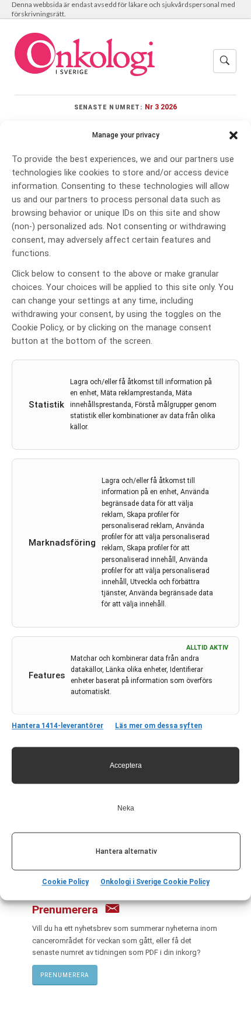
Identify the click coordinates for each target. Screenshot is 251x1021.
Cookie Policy (65, 882)
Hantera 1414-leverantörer (57, 726)
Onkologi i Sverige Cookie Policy (155, 882)
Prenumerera (64, 975)
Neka (125, 808)
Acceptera (126, 765)
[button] (233, 135)
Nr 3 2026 (161, 106)
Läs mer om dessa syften (158, 726)
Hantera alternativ (126, 851)
